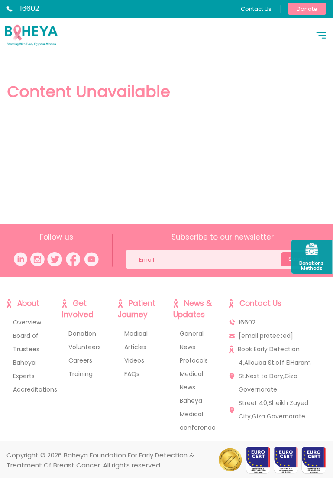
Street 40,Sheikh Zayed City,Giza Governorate (273, 410)
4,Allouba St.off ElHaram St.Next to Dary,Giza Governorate (275, 376)
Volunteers (84, 347)
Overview (27, 322)
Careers (80, 360)
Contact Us (256, 9)
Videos (134, 360)
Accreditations (35, 389)
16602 (29, 8)
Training (80, 374)
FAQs (131, 374)
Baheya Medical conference (198, 414)
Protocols (194, 360)
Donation (82, 333)
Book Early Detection (269, 349)
